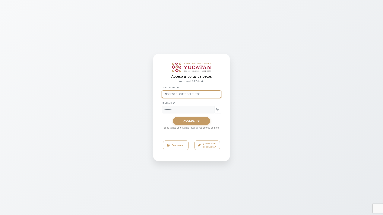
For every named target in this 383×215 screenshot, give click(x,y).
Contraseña (168, 103)
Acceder (190, 121)
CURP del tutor (170, 88)
